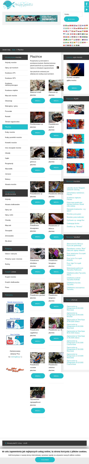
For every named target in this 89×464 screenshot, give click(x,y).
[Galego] (66, 34)
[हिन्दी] (66, 28)
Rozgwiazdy (9, 163)
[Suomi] (83, 25)
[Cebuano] (64, 39)
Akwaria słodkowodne (12, 204)
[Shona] (74, 45)
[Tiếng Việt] (85, 31)
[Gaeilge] (85, 34)
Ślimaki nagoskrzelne (12, 122)
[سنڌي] (77, 45)
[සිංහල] (74, 42)
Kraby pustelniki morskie (13, 137)
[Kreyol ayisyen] (81, 37)
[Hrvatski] (74, 25)
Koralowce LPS (10, 73)
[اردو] (83, 37)
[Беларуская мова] (64, 37)
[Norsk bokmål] (74, 28)
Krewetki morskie (11, 142)
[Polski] (77, 28)
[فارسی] (77, 34)
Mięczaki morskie (11, 95)
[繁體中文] (72, 25)
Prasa (7, 287)
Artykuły (8, 199)
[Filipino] (66, 31)
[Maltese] (70, 34)
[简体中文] (70, 25)
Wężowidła (8, 169)
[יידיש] (70, 37)
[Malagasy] (70, 42)
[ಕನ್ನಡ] (74, 39)
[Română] (81, 28)
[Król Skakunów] (31, 18)
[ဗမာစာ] (68, 42)
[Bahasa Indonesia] (70, 31)
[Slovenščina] (81, 31)
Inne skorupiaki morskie (13, 148)
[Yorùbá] (66, 42)
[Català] (64, 31)
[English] (64, 25)
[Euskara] (77, 37)
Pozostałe (8, 111)
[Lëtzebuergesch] (66, 45)
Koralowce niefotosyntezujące (11, 84)
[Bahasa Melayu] (81, 34)
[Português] (79, 28)
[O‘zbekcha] (81, 42)
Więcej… (38, 101)
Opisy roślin (9, 215)
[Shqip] (87, 31)
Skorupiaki (8, 230)
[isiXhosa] (79, 45)
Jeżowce (8, 174)
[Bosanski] (87, 37)
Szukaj (72, 19)
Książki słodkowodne (12, 282)
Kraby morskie (10, 132)
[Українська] (83, 31)
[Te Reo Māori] (83, 39)
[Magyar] (68, 34)
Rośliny (7, 264)
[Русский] (83, 28)
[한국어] (72, 28)
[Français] (85, 25)
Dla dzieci (8, 241)
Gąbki (7, 158)
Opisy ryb (8, 210)
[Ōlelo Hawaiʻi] (85, 42)
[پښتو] (68, 45)
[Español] (85, 28)
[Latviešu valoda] (72, 31)
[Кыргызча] (64, 45)
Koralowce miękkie (11, 90)
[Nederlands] (81, 25)
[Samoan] (70, 45)
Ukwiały (7, 153)
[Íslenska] (66, 37)
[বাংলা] (85, 37)
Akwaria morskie (10, 184)
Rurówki (7, 116)
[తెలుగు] (64, 42)
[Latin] (81, 39)
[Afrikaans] (79, 34)
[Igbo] (70, 39)
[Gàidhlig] (72, 45)
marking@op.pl (15, 357)
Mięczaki (8, 225)
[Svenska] (87, 28)
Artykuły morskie (10, 62)
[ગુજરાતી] (68, 39)
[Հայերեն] (72, 37)
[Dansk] (79, 25)
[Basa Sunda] (77, 42)
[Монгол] (85, 39)
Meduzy (7, 179)
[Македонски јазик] (68, 37)
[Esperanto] (66, 39)
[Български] (68, 25)
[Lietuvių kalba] (74, 31)
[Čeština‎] (77, 25)
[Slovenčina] (79, 31)
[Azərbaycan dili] (74, 37)
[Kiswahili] (83, 34)
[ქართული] (79, 37)
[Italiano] (68, 28)
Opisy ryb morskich (11, 68)
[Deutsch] (87, 25)
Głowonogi (8, 101)
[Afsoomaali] (87, 39)
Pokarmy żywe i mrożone (13, 259)
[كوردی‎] (87, 42)
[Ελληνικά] (64, 28)
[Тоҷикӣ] (79, 42)
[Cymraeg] (87, 34)
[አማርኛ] (83, 42)
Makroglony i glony (11, 106)
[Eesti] (64, 34)
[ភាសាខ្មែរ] (77, 39)
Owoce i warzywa (11, 254)
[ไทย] (72, 34)
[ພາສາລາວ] (79, 39)
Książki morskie (10, 277)
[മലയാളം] (72, 42)
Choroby (8, 220)
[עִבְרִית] (68, 31)
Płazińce (8, 127)
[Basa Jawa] (72, 39)
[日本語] (70, 28)
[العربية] (66, 25)
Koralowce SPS (10, 78)
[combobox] (72, 14)
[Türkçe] (74, 34)
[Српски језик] (77, 31)
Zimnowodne (9, 236)
